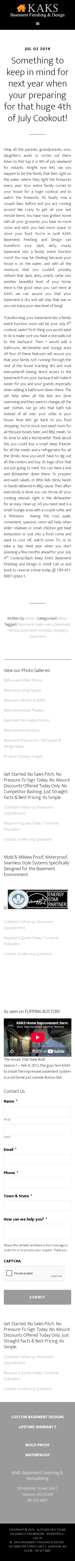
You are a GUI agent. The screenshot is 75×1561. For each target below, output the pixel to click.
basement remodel (36, 630)
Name (10, 1101)
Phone (11, 1172)
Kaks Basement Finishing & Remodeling (37, 10)
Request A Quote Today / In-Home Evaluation (31, 826)
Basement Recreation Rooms (27, 720)
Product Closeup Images (23, 756)
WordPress (55, 1534)
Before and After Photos (23, 680)
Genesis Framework (29, 1534)
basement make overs (35, 624)
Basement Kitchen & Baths (25, 700)
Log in (37, 1538)
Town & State (18, 1196)
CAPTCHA (12, 1261)
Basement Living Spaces (22, 690)
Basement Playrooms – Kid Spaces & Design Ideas (32, 743)
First (7, 1119)
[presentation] (34, 1273)
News (62, 618)
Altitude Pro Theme (51, 1529)
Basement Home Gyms (22, 730)
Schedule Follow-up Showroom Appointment (29, 810)
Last (7, 1137)
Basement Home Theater (24, 710)
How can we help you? (25, 1219)
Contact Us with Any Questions (28, 839)
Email (10, 1149)
